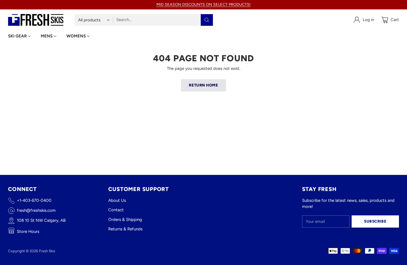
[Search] (207, 20)
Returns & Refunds (125, 228)
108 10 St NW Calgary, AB (41, 220)
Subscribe (375, 221)
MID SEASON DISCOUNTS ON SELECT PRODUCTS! (203, 4)
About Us (117, 200)
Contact (116, 209)
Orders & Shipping (125, 219)
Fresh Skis (47, 251)
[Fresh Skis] (35, 20)
